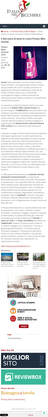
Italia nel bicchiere (18, 409)
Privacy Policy (7, 399)
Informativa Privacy (15, 338)
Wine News (30, 31)
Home (6, 31)
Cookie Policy (19, 399)
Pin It (31, 415)
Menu (5, 26)
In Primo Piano (17, 31)
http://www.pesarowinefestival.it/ (15, 246)
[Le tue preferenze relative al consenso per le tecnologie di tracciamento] (44, 413)
